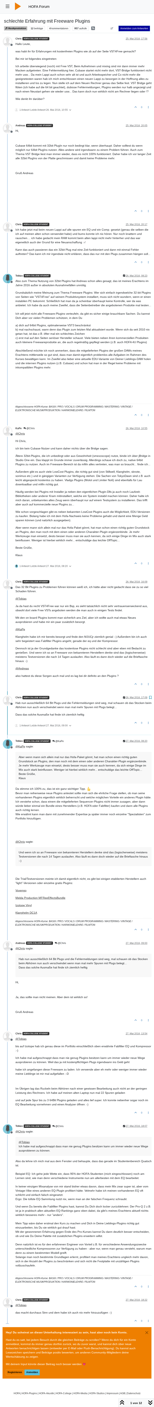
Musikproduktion (17, 28)
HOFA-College (64, 1393)
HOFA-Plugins (29, 1393)
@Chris (30, 428)
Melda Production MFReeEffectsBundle (40, 897)
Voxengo (20, 890)
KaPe (18, 428)
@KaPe (59, 741)
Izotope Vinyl (23, 905)
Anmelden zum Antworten (134, 28)
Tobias (19, 275)
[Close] (146, 1332)
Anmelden (32, 1372)
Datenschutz (134, 1393)
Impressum (112, 1393)
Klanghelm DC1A (26, 912)
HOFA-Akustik (46, 1393)
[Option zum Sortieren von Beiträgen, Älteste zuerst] (112, 28)
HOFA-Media (80, 1393)
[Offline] (9, 41)
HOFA (17, 1393)
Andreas (20, 125)
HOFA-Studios (97, 1393)
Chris (18, 38)
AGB (122, 1393)
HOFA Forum (39, 7)
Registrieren (15, 1372)
